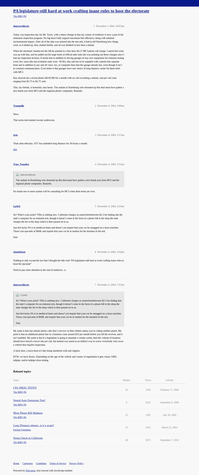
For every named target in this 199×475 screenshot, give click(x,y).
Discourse (30, 470)
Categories (27, 463)
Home (16, 463)
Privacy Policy (76, 463)
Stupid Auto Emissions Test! (29, 400)
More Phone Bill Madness (28, 412)
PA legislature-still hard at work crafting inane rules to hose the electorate (81, 10)
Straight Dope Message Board (16, 3)
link (15, 149)
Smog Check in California (28, 438)
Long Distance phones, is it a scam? (33, 425)
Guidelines (41, 463)
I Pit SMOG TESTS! (25, 387)
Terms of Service (58, 463)
